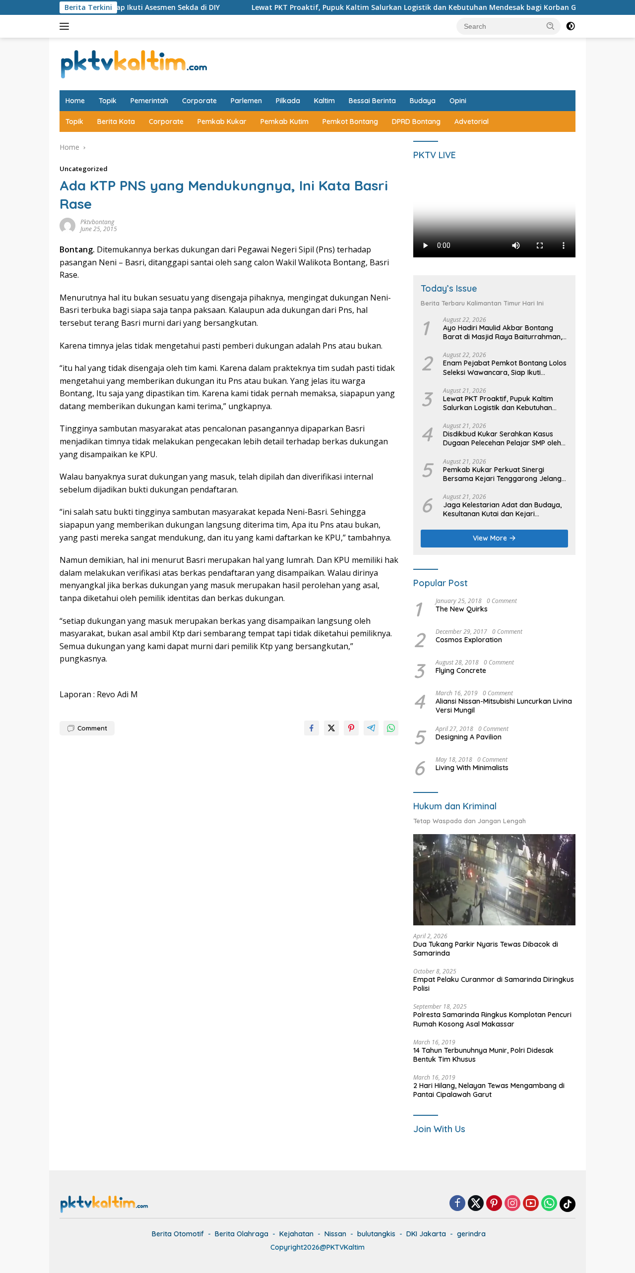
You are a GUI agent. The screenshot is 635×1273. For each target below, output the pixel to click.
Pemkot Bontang (350, 121)
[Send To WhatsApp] (390, 728)
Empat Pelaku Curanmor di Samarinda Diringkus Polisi (493, 984)
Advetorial (471, 121)
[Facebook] (457, 1203)
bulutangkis (376, 1233)
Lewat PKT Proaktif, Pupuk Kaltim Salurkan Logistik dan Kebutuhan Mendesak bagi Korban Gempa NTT (391, 7)
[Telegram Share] (371, 728)
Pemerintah (149, 100)
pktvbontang (97, 222)
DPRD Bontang (416, 121)
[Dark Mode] (570, 26)
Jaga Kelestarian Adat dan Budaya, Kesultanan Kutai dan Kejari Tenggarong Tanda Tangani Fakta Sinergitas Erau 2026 (502, 509)
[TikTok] (567, 1204)
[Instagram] (512, 1203)
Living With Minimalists (472, 767)
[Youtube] (531, 1203)
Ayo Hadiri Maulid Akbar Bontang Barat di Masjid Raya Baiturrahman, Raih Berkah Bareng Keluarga (502, 332)
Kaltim (324, 100)
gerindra (471, 1233)
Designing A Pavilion (469, 736)
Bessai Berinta (372, 100)
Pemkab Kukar (222, 121)
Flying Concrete (461, 670)
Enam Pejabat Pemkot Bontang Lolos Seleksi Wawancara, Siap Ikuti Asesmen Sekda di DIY (505, 367)
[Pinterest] (494, 1203)
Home (75, 100)
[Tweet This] (331, 728)
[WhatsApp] (549, 1203)
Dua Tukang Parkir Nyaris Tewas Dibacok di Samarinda (485, 949)
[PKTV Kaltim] (134, 63)
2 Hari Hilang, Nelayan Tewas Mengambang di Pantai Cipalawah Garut (489, 1090)
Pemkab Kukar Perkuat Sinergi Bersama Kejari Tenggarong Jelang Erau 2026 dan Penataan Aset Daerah (502, 474)
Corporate (199, 100)
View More (491, 538)
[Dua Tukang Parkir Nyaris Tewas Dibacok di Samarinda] (494, 879)
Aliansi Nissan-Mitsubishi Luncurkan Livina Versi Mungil (504, 706)
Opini (457, 100)
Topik (108, 100)
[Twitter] (476, 1203)
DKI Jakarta (426, 1233)
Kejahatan (296, 1233)
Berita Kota (116, 121)
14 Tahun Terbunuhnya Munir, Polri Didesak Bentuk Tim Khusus (483, 1055)
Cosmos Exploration (469, 639)
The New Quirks (462, 609)
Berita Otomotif (178, 1233)
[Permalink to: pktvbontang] (67, 225)
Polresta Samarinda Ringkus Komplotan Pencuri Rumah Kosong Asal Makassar (492, 1019)
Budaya (423, 100)
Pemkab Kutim (284, 121)
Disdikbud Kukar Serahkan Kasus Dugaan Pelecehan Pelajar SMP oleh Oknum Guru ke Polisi (502, 438)
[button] (551, 26)
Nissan (335, 1233)
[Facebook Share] (311, 728)
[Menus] (66, 26)
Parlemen (246, 100)
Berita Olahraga (241, 1233)
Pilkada (288, 100)
